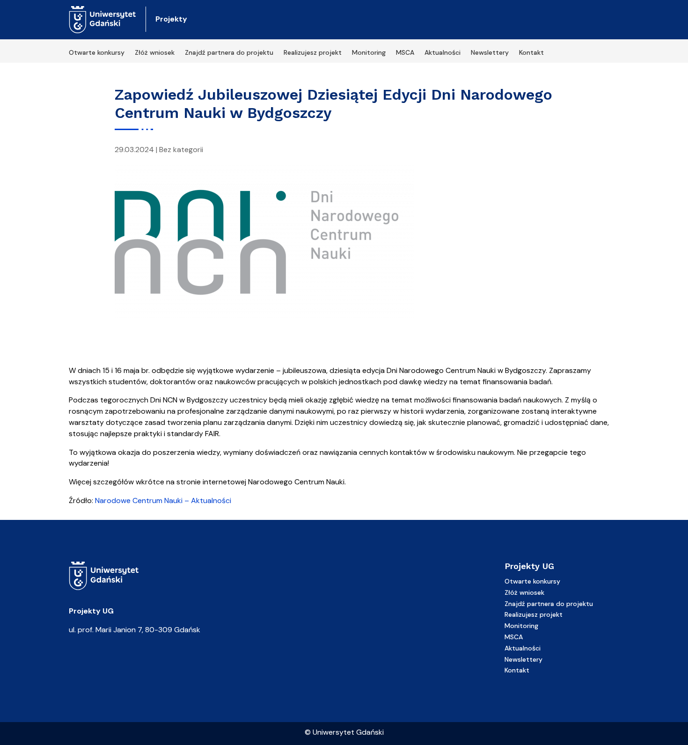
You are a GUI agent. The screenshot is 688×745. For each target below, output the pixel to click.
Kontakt (531, 53)
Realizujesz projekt (313, 53)
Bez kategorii (181, 149)
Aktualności (443, 53)
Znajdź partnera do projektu (229, 53)
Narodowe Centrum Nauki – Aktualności (163, 500)
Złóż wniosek (155, 53)
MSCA (405, 53)
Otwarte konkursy (96, 53)
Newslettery (490, 53)
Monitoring (369, 53)
